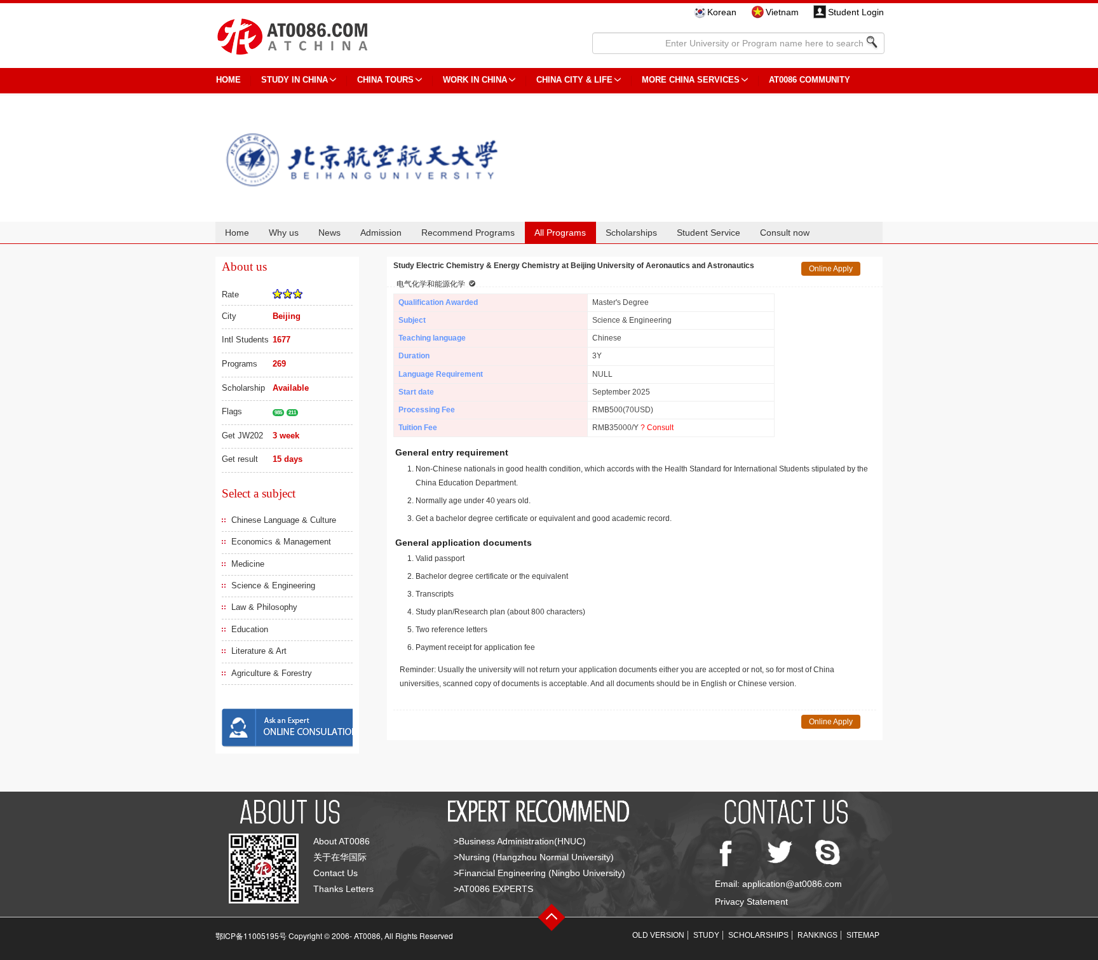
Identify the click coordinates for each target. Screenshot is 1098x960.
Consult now (785, 232)
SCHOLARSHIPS (758, 935)
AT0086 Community (809, 80)
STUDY (706, 935)
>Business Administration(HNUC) (520, 841)
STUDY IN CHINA (294, 80)
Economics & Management (281, 541)
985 (278, 413)
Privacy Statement (751, 901)
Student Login (856, 12)
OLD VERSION (658, 935)
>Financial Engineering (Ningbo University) (539, 873)
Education (249, 629)
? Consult (657, 427)
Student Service (708, 232)
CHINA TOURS (385, 80)
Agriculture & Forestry (271, 673)
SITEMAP (862, 935)
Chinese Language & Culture (283, 520)
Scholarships (631, 232)
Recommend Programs (468, 232)
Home (237, 232)
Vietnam (782, 12)
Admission (381, 232)
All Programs (560, 232)
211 (292, 413)
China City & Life (574, 80)
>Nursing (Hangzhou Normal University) (534, 857)
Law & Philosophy (264, 607)
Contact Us (335, 873)
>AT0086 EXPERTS (493, 889)
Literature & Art (259, 651)
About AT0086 (341, 841)
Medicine (247, 564)
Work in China (475, 80)
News (329, 232)
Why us (284, 232)
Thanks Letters (343, 889)
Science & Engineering (273, 585)
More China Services (691, 80)
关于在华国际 (340, 857)
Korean (721, 12)
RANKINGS (817, 935)
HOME (228, 80)
